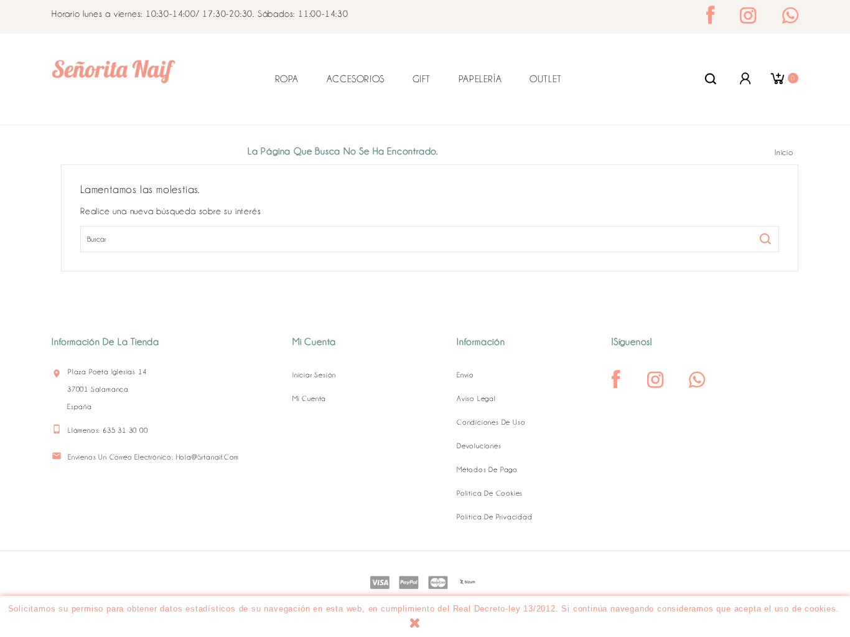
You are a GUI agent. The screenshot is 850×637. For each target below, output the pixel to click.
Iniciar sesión (314, 375)
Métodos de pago (487, 469)
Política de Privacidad (495, 517)
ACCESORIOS (356, 79)
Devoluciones (479, 446)
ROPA (287, 79)
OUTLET (546, 79)
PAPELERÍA (480, 79)
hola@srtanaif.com (208, 457)
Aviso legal (476, 398)
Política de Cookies (490, 493)
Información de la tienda (105, 342)
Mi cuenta (309, 398)
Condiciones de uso (491, 422)
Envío (465, 375)
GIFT (422, 79)
